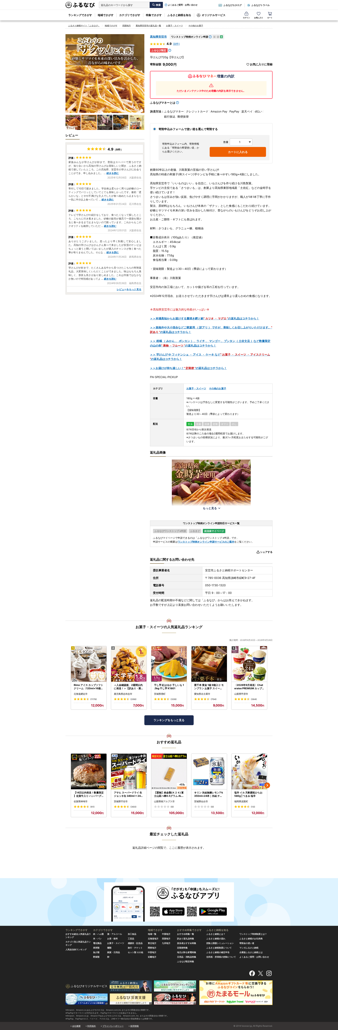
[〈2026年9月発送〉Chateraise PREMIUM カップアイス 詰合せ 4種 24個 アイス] (249, 664)
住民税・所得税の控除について (221, 957)
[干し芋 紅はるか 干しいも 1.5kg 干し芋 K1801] (169, 664)
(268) (133, 699)
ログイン (246, 18)
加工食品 (132, 934)
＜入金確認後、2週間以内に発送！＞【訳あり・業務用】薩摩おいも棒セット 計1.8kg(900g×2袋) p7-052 (129, 686)
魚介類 (96, 952)
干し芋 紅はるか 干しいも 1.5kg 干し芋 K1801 (169, 686)
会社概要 (76, 1026)
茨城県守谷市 (121, 801)
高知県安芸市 (158, 36)
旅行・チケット (135, 947)
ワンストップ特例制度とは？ (253, 934)
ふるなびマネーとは (162, 102)
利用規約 (91, 1026)
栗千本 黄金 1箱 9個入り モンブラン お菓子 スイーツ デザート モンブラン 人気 (209, 686)
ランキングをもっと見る (169, 720)
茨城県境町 (159, 693)
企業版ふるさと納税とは (251, 952)
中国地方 (166, 934)
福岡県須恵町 (241, 801)
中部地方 (152, 952)
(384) (254, 699)
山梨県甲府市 (241, 693)
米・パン (97, 938)
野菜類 (96, 957)
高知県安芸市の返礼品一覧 (148, 25)
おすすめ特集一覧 (185, 934)
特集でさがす (154, 15)
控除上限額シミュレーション (220, 943)
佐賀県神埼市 (80, 801)
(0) (172, 806)
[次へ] (267, 785)
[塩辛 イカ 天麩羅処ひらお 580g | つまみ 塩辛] (249, 771)
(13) (253, 806)
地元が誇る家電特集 (186, 952)
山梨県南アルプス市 (164, 801)
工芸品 (131, 938)
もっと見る (210, 508)
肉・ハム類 (98, 934)
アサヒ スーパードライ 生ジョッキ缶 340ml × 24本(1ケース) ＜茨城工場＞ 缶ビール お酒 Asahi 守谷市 (128, 794)
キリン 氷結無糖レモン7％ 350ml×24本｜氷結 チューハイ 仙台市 (208, 794)
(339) (174, 699)
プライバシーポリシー (113, 1026)
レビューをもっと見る (129, 289)
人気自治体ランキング (76, 949)
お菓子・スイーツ (174, 25)
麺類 (109, 947)
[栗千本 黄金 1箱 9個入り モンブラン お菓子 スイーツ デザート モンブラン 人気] (209, 664)
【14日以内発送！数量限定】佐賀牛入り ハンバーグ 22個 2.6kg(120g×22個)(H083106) (89, 794)
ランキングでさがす (80, 15)
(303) (133, 806)
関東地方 (152, 947)
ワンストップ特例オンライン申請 (189, 36)
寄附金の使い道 (246, 943)
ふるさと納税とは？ (215, 934)
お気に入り (258, 18)
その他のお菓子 (195, 25)
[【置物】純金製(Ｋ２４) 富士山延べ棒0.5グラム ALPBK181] (169, 771)
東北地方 (152, 943)
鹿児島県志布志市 (123, 693)
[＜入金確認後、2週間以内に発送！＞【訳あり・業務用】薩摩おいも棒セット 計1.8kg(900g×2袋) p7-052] (129, 664)
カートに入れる (238, 152)
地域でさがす (106, 15)
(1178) (93, 699)
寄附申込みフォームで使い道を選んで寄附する (188, 129)
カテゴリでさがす (129, 15)
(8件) (176, 43)
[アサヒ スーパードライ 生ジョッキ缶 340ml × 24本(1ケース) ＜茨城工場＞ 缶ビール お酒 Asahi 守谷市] (129, 771)
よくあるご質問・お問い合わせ (183, 5)
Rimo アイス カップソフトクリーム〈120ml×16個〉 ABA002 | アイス (88, 686)
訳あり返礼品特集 (185, 938)
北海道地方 (153, 938)
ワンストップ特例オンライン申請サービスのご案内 (206, 541)
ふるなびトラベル (260, 5)
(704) (214, 699)
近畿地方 (152, 957)
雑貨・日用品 (113, 952)
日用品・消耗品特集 (186, 957)
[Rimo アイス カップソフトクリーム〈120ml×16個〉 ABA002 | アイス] (89, 664)
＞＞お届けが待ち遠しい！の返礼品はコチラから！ (188, 368)
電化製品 (97, 943)
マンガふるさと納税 (248, 947)
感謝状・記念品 (135, 943)
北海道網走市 (80, 693)
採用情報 (134, 1026)
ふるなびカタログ (232, 5)
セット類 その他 (135, 952)
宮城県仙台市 (201, 801)
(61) (92, 806)
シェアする (266, 551)
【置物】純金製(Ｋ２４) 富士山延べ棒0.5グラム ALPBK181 (169, 794)
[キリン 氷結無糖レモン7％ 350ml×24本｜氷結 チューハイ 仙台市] (209, 771)
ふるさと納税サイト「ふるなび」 (84, 25)
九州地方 (166, 943)
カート (270, 18)
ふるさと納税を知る (179, 15)
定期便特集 (182, 947)
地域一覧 (152, 934)
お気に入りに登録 (261, 64)
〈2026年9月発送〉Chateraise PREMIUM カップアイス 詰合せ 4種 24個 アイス (248, 686)
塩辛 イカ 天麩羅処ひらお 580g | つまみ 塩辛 (248, 794)
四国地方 (126, 25)
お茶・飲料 (112, 938)
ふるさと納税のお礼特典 (251, 938)
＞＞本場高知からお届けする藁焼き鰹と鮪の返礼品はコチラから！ (204, 318)
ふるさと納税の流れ (215, 938)
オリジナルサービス (214, 15)
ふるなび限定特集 (185, 961)
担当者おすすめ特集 (186, 943)
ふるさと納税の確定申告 (218, 952)
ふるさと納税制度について (219, 947)
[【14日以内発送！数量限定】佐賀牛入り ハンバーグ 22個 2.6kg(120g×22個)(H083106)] (89, 771)
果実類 (96, 947)
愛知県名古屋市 (202, 693)
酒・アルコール (114, 934)
